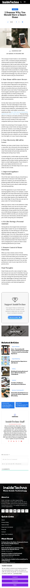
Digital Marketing (16, 358)
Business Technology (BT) (18, 390)
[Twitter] (3, 511)
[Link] (17, 464)
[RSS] (16, 440)
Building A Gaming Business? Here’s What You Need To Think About (19, 372)
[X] (18, 440)
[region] (15, 575)
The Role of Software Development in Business (18, 383)
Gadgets (15, 9)
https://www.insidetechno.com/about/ (15, 424)
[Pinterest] (18, 511)
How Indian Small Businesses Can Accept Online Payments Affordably (19, 394)
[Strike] (8, 464)
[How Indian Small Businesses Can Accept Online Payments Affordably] (5, 393)
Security (3, 551)
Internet (14, 380)
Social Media (4, 562)
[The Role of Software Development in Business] (5, 382)
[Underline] (6, 464)
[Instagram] (11, 440)
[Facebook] (8, 440)
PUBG (2, 545)
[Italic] (4, 464)
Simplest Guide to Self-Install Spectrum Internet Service (11, 554)
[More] (22, 22)
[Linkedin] (13, 440)
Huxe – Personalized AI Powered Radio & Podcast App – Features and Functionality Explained (20, 351)
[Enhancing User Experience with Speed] (5, 361)
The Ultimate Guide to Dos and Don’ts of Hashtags (14, 560)
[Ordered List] (10, 464)
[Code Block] (15, 464)
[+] (20, 463)
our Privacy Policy (17, 573)
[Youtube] (21, 440)
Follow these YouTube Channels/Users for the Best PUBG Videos (14, 542)
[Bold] (3, 464)
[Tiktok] (26, 511)
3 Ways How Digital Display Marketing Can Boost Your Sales (7, 406)
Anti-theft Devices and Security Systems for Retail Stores (12, 548)
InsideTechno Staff (16, 51)
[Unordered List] (11, 464)
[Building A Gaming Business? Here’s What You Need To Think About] (5, 371)
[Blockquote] (13, 464)
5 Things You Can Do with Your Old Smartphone (22, 405)
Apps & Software (15, 346)
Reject (15, 584)
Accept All (15, 577)
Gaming (13, 368)
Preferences (15, 581)
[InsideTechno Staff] (10, 51)
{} (18, 463)
